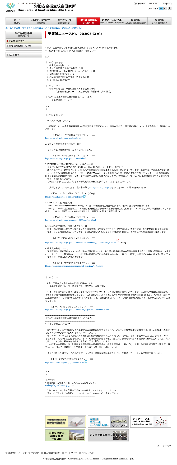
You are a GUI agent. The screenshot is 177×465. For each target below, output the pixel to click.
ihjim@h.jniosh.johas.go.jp (100, 187)
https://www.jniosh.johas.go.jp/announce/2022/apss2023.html (70, 220)
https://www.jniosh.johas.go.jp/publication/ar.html (65, 158)
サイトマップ (71, 453)
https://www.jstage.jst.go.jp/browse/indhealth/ (64, 197)
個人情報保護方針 (52, 453)
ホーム (9, 28)
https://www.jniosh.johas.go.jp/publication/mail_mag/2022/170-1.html (74, 266)
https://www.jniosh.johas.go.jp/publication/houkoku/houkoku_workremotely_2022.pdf (80, 242)
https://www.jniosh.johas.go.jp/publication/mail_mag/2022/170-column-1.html (77, 309)
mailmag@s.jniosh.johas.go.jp (57, 385)
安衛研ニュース (40, 28)
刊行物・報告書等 (22, 28)
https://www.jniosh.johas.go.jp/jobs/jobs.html (63, 138)
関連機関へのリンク (17, 453)
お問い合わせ (87, 453)
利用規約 (35, 453)
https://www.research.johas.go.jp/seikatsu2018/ (64, 362)
